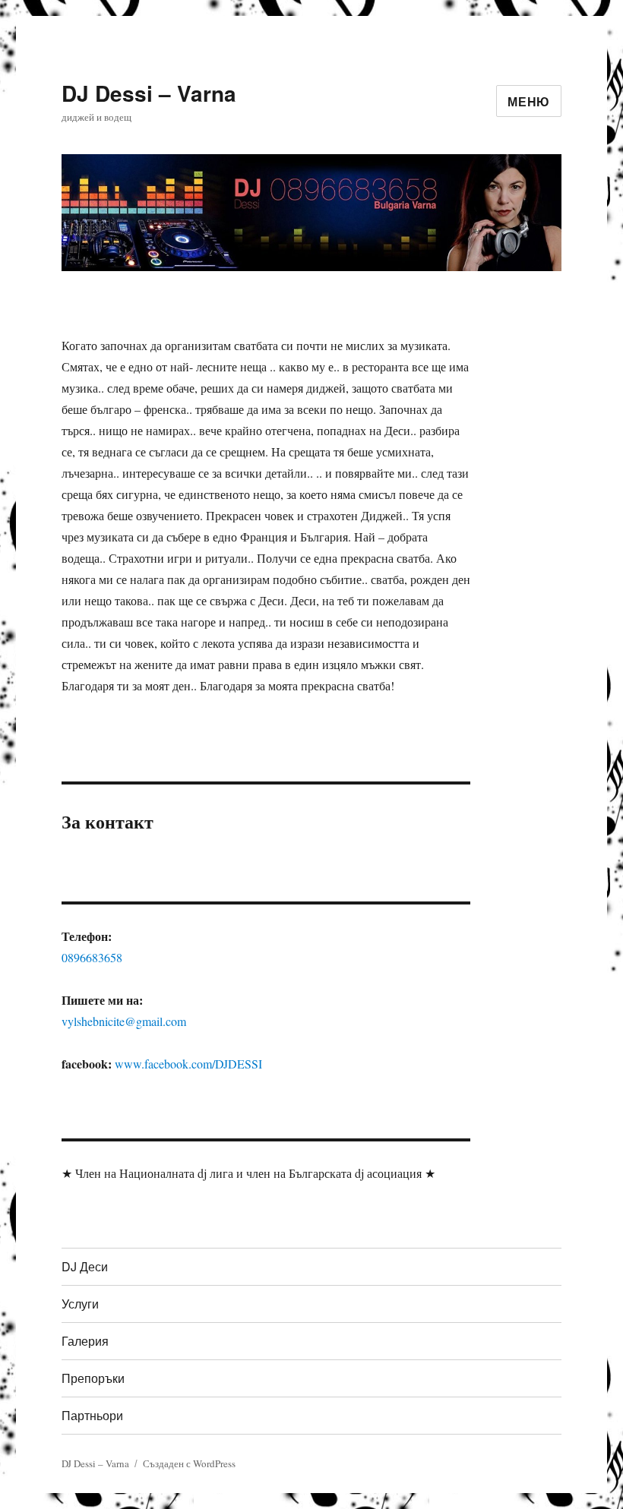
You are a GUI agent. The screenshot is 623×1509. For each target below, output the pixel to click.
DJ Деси (85, 1266)
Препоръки (93, 1378)
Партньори (92, 1415)
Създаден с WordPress (189, 1463)
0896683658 (92, 957)
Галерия (85, 1341)
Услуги (80, 1303)
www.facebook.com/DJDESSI (188, 1064)
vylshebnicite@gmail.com (124, 1021)
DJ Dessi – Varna (149, 93)
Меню (529, 101)
